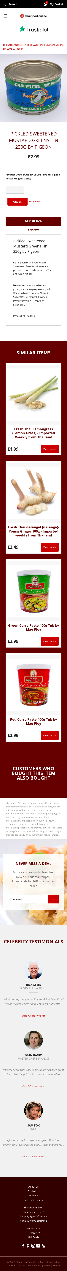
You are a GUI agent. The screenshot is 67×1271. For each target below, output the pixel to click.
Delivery (33, 1195)
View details (49, 449)
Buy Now (34, 201)
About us (33, 1186)
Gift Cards (33, 1237)
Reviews (33, 230)
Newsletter (34, 1233)
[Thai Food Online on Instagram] (33, 1246)
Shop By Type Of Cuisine (33, 1216)
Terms (47, 1265)
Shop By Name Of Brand (33, 1221)
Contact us (33, 1191)
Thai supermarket (13, 44)
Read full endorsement (33, 1015)
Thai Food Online (31, 1261)
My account (33, 1228)
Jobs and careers (34, 1200)
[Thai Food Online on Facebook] (23, 1246)
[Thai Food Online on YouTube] (39, 1246)
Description (33, 221)
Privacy (56, 1265)
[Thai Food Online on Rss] (44, 1246)
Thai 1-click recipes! (33, 1212)
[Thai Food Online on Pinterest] (28, 1246)
